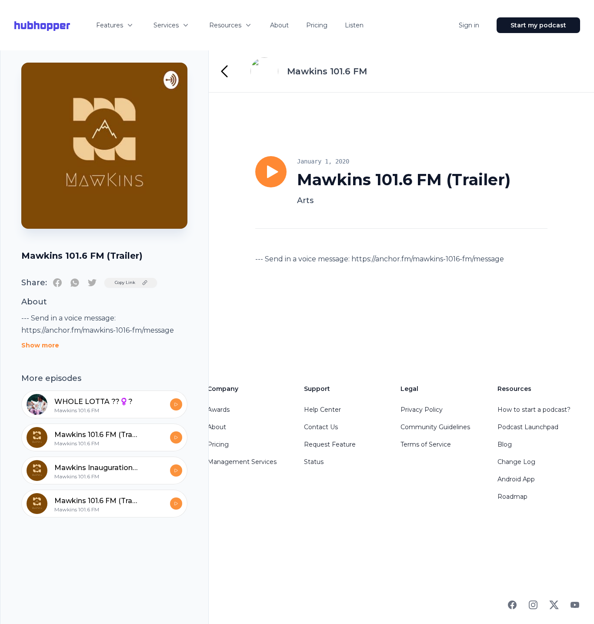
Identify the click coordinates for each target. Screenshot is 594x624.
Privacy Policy (421, 410)
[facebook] (57, 282)
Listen (354, 25)
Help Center (322, 410)
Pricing (316, 25)
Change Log (516, 462)
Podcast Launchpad (527, 427)
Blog (504, 444)
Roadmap (512, 497)
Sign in (469, 25)
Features (109, 25)
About (279, 25)
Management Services (242, 462)
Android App (516, 479)
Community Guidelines (435, 427)
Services (166, 25)
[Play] (271, 171)
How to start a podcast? (534, 410)
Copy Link (125, 282)
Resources (225, 25)
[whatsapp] (75, 282)
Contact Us (321, 427)
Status (314, 462)
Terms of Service (425, 444)
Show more (40, 345)
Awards (218, 410)
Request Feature (330, 444)
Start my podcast (538, 25)
